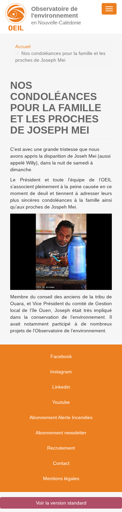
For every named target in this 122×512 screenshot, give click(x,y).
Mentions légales (61, 478)
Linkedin (61, 387)
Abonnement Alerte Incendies (61, 417)
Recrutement (61, 448)
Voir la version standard (61, 503)
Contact (61, 463)
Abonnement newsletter (61, 432)
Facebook (61, 356)
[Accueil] (15, 17)
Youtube (61, 402)
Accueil (22, 46)
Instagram (61, 371)
